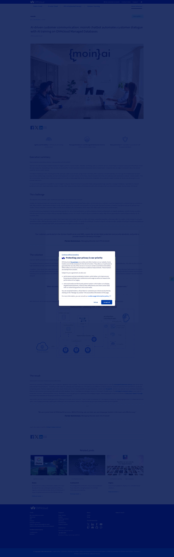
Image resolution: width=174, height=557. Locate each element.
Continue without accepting (70, 255)
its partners (74, 262)
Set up (96, 302)
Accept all (107, 302)
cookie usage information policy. (98, 296)
